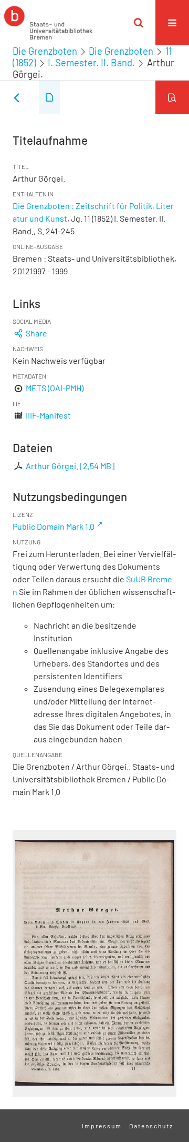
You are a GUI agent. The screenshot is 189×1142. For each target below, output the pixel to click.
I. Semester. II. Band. (91, 62)
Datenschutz (151, 1125)
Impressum (102, 1125)
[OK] (138, 22)
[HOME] (48, 22)
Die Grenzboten (45, 51)
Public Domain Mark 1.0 (53, 526)
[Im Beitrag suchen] (172, 97)
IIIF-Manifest (48, 415)
